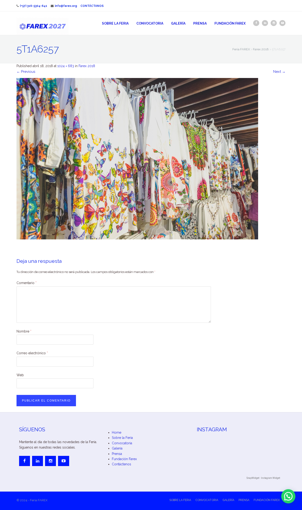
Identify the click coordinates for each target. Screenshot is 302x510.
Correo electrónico (32, 353)
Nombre (24, 331)
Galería (178, 23)
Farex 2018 (87, 66)
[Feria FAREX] (42, 26)
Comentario (27, 283)
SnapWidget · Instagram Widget (263, 478)
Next (279, 71)
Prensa (200, 23)
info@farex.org (66, 6)
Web (20, 375)
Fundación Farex (230, 23)
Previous (26, 71)
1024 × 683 (65, 66)
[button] (288, 496)
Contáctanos (92, 6)
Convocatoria (149, 23)
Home (116, 432)
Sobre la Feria (115, 23)
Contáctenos (121, 464)
